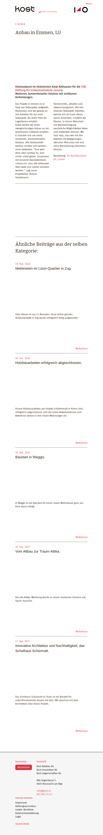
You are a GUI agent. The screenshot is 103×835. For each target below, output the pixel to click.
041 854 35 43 (44, 794)
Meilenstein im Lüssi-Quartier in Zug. (43, 268)
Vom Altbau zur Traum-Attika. (37, 551)
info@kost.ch (44, 791)
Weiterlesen (82, 349)
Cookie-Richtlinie (24, 810)
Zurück (21, 24)
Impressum (21, 803)
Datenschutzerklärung (27, 813)
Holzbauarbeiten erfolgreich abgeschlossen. (48, 363)
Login (18, 817)
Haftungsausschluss (25, 806)
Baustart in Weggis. (30, 457)
